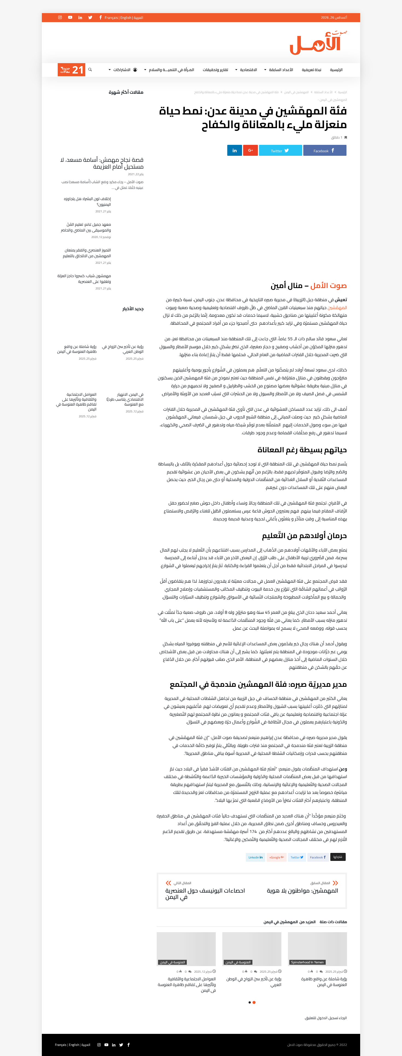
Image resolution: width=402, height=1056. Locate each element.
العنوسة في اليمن (238, 962)
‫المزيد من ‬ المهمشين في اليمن (290, 922)
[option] (317, 959)
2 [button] (250, 1002)
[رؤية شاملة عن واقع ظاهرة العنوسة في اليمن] (317, 949)
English (125, 17)
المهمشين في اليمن (296, 92)
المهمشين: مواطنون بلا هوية (302, 887)
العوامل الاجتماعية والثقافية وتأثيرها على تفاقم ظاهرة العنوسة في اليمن (187, 984)
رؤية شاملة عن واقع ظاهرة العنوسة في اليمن (324, 981)
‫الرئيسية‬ (342, 92)
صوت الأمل (328, 285)
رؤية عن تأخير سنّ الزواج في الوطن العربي (253, 981)
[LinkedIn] (80, 17)
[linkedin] (234, 150)
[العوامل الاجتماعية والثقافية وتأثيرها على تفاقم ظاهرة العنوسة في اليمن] (186, 949)
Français (111, 17)
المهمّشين (337, 307)
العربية (138, 17)
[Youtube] (70, 17)
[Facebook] (100, 17)
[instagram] (60, 17)
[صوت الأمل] (318, 30)
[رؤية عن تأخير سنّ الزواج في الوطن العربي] (251, 949)
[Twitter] (90, 17)
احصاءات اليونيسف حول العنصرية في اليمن (205, 890)
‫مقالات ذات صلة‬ (333, 922)
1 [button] (253, 1002)
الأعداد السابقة (323, 92)
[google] (250, 150)
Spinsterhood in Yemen (307, 962)
